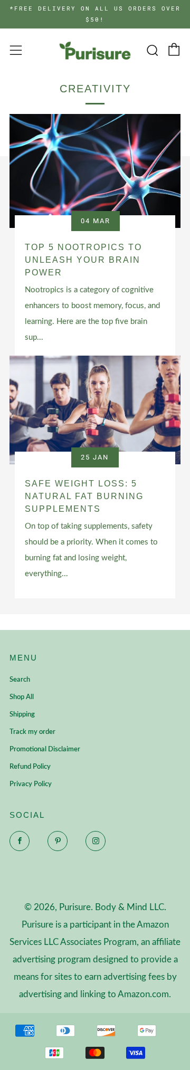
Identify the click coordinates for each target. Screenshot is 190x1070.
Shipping (22, 714)
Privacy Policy (31, 784)
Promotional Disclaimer (45, 749)
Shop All (22, 697)
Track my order (32, 732)
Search (20, 679)
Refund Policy (30, 766)
